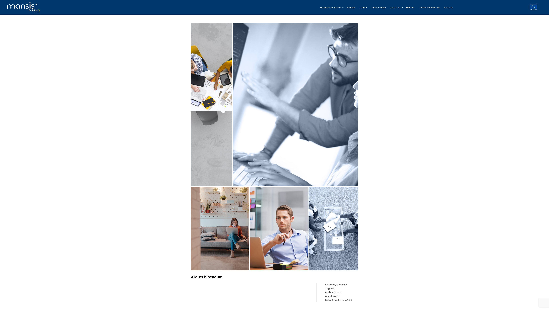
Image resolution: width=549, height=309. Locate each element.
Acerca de (395, 7)
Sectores (351, 7)
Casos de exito (379, 7)
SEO (333, 288)
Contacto (448, 7)
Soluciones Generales (330, 7)
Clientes (363, 7)
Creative (342, 284)
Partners (410, 7)
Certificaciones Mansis (429, 7)
